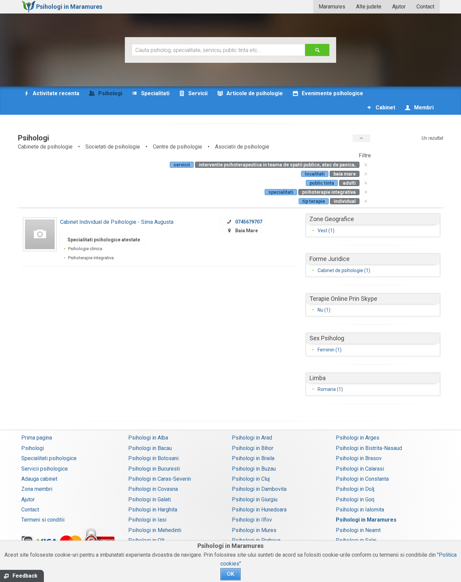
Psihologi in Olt (146, 540)
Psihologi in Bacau (150, 448)
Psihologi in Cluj (251, 479)
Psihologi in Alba (148, 437)
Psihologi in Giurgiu (254, 499)
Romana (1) (330, 389)
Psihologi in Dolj (355, 489)
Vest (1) (326, 230)
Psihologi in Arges (357, 437)
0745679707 (248, 221)
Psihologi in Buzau (254, 469)
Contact (425, 6)
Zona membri (36, 489)
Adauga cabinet (39, 479)
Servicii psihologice (44, 469)
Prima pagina (36, 437)
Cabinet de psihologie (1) (344, 270)
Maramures (332, 6)
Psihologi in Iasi (147, 520)
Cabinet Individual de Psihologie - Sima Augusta (116, 222)
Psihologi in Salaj (356, 540)
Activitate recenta (55, 93)
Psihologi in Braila (253, 458)
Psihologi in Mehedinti (154, 530)
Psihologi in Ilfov (252, 520)
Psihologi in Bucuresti (154, 469)
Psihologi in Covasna (153, 489)
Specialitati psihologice (49, 458)
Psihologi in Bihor (252, 448)
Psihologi (32, 448)
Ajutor (399, 6)
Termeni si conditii (42, 520)
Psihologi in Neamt (358, 530)
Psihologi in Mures (254, 530)
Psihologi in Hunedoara (259, 509)
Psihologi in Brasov (359, 458)
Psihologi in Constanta (362, 479)
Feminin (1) (330, 349)
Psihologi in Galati (149, 499)
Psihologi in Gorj (355, 499)
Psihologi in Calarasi (360, 469)
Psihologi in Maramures (366, 520)
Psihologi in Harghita (152, 509)
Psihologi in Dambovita (259, 489)
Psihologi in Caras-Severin (159, 479)
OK (230, 574)
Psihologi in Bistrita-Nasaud (369, 448)
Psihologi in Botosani (153, 458)
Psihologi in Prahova (256, 540)
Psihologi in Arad (252, 437)
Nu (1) (324, 310)
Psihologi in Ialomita (360, 509)
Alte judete (368, 6)
